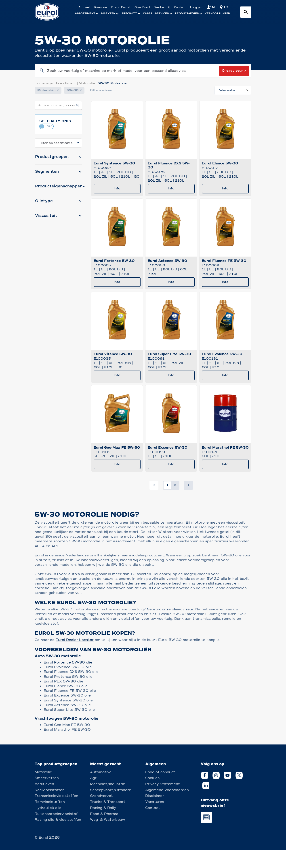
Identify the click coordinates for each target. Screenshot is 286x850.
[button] (58, 158)
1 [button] (167, 485)
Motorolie (88, 83)
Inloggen (196, 7)
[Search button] (245, 12)
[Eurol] (50, 12)
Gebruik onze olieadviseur (170, 609)
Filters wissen (101, 90)
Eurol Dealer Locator (75, 640)
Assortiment (67, 83)
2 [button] (175, 485)
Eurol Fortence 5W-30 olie (68, 662)
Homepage (45, 83)
